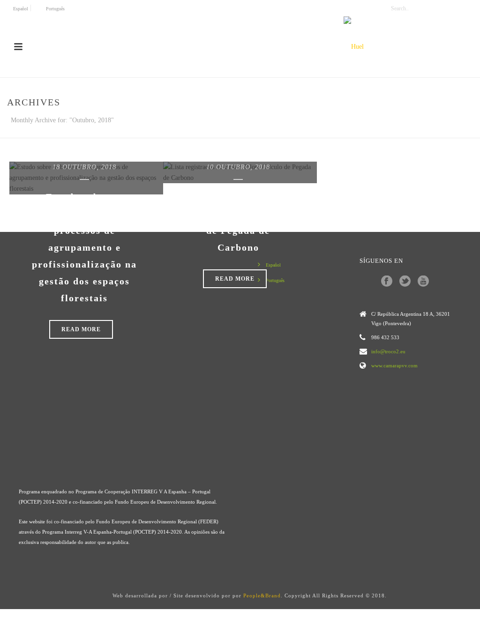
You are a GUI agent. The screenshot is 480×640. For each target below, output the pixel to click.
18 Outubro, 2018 (84, 167)
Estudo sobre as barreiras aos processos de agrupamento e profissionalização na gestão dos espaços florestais (84, 247)
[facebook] (386, 281)
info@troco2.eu (388, 351)
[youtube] (423, 281)
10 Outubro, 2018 (238, 167)
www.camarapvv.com (394, 365)
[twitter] (405, 281)
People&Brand (262, 595)
